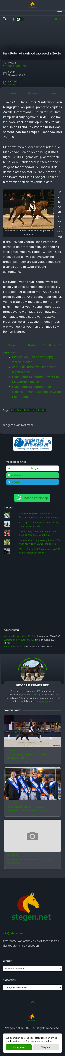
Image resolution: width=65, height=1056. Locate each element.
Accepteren (19, 1047)
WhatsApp (16, 475)
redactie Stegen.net (17, 66)
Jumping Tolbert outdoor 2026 (19, 639)
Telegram (15, 482)
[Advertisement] (32, 592)
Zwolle (41, 410)
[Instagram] (60, 18)
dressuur (12, 750)
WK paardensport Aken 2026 (18, 636)
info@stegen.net (45, 701)
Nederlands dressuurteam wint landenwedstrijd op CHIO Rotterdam (28, 808)
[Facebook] (56, 18)
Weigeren (46, 1047)
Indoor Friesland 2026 (15, 646)
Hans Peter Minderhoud (23, 410)
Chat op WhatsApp (35, 498)
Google (34, 468)
